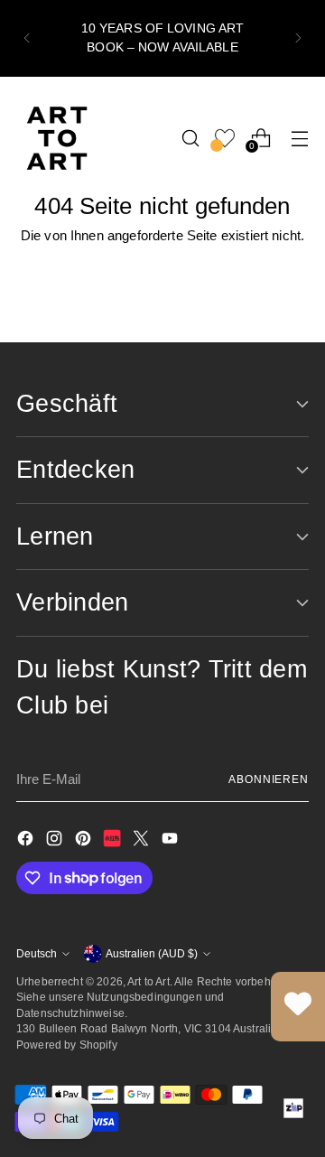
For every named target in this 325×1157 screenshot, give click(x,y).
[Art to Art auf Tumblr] (114, 841)
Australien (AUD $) (152, 953)
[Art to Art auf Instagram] (56, 841)
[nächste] (298, 38)
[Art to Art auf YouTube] (171, 841)
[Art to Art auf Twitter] (142, 841)
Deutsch (36, 953)
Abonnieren (268, 779)
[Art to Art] (57, 138)
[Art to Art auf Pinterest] (85, 841)
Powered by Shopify (66, 1044)
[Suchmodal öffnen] (190, 137)
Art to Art (148, 981)
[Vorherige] (27, 38)
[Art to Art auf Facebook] (27, 841)
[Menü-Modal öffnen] (299, 137)
